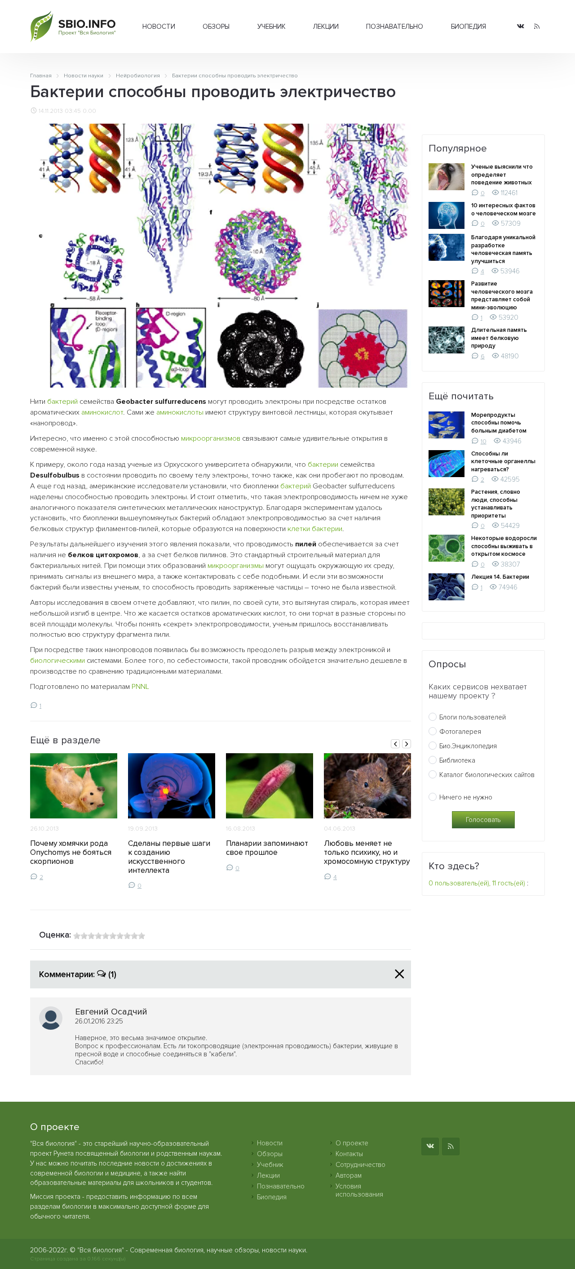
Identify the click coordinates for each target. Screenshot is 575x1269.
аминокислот (102, 412)
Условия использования (359, 1190)
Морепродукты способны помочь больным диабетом (498, 422)
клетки (299, 528)
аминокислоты (179, 412)
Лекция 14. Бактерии (500, 577)
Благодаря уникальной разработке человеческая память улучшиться (503, 249)
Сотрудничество (360, 1165)
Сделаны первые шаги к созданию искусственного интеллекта (169, 857)
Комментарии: (77, 974)
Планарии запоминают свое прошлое (267, 848)
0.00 (89, 111)
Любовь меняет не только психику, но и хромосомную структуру (367, 852)
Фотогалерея (460, 732)
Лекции (326, 26)
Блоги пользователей (472, 717)
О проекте (352, 1143)
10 (484, 441)
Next (406, 743)
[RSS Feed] (536, 26)
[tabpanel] (74, 817)
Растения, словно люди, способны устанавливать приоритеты (495, 503)
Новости (158, 26)
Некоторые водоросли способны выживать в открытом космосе (504, 546)
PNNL (140, 686)
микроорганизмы (236, 565)
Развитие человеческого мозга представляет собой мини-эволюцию (502, 295)
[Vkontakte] (520, 26)
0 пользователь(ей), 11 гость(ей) (477, 883)
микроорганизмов (210, 438)
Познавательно (394, 26)
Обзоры (216, 26)
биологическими (57, 660)
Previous (395, 743)
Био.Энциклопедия (468, 746)
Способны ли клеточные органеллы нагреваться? (503, 461)
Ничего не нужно (465, 797)
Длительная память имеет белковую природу (499, 337)
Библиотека (457, 760)
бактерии (323, 464)
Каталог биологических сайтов (487, 775)
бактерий (62, 401)
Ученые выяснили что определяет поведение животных (502, 174)
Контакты (349, 1154)
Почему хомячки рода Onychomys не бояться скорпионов (70, 852)
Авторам (349, 1175)
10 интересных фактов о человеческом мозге (503, 209)
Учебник (271, 26)
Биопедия (468, 26)
